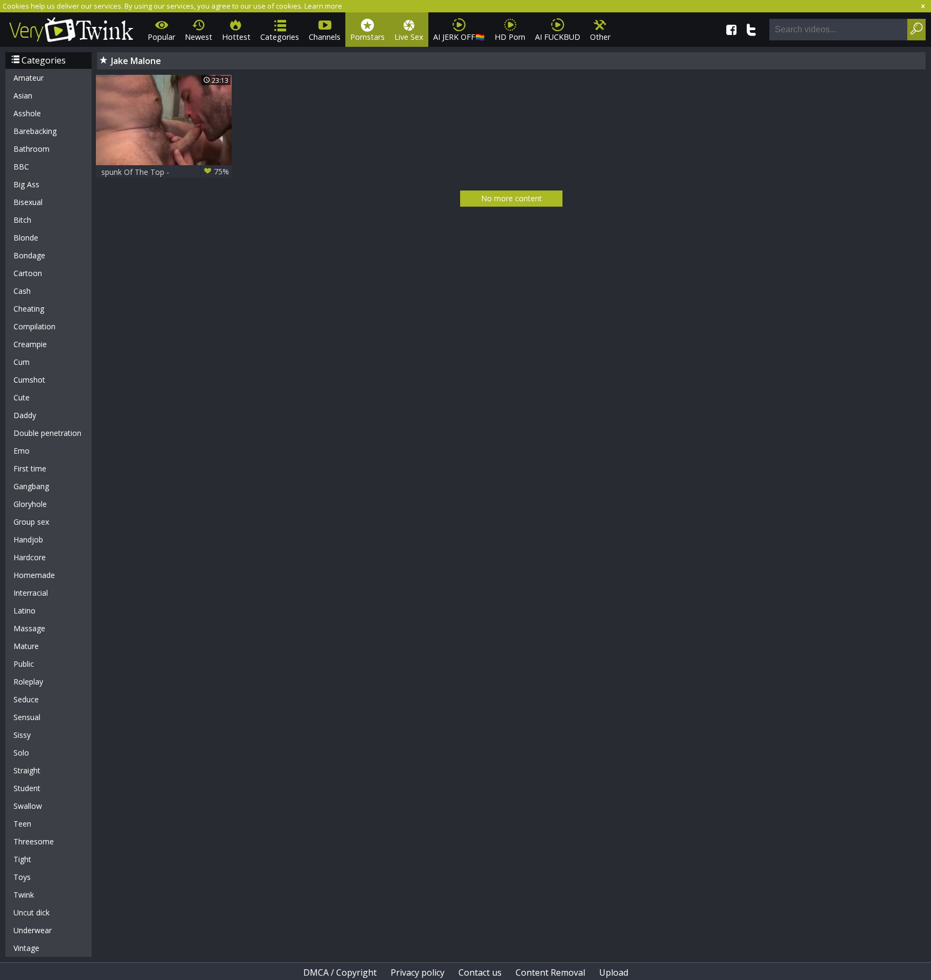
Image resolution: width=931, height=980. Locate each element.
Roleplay (28, 681)
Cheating (28, 309)
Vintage (26, 948)
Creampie (30, 344)
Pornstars (367, 37)
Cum (21, 362)
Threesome (33, 841)
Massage (29, 628)
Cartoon (27, 273)
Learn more (323, 6)
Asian (22, 95)
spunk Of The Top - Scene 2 (165, 172)
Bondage (29, 255)
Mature (26, 646)
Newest (198, 37)
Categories (279, 37)
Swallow (27, 806)
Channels (325, 37)
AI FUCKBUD (557, 37)
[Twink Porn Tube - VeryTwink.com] (71, 27)
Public (23, 664)
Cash (22, 291)
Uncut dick (31, 912)
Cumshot (29, 380)
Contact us (480, 972)
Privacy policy (417, 972)
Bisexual (28, 202)
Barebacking (35, 131)
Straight (26, 770)
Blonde (25, 237)
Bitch (22, 220)
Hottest (236, 37)
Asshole (27, 113)
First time (29, 468)
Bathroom (31, 149)
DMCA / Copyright (340, 972)
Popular (161, 37)
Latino (24, 610)
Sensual (26, 717)
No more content (511, 198)
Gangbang (31, 486)
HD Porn (510, 37)
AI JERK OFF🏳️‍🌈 (459, 37)
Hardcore (29, 557)
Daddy (24, 415)
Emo (21, 451)
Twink (23, 895)
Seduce (26, 699)
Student (26, 788)
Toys (22, 877)
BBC (21, 166)
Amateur (28, 78)
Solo (21, 753)
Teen (22, 824)
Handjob (28, 539)
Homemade (34, 575)
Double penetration (47, 433)
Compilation (34, 326)
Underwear (32, 930)
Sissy (22, 735)
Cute (21, 397)
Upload (613, 972)
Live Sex (408, 37)
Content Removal (550, 972)
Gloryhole (30, 504)
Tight (22, 859)
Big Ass (26, 184)
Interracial (30, 593)
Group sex (31, 522)
